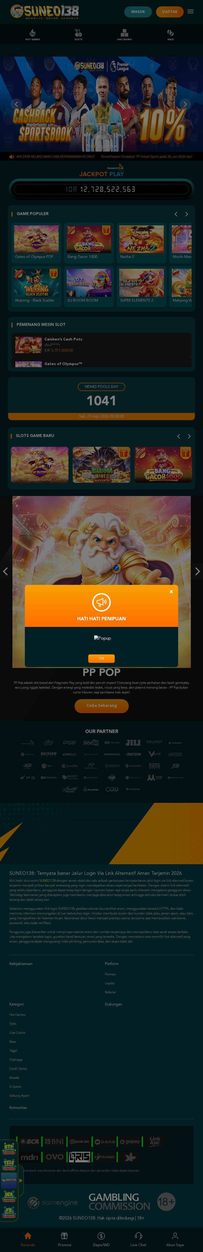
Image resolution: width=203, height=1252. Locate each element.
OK (101, 659)
